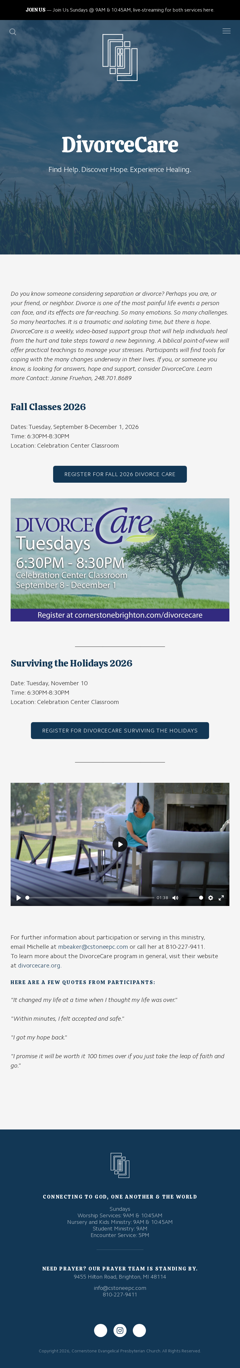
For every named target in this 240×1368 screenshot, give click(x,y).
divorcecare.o (36, 965)
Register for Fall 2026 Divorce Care (120, 474)
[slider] (89, 898)
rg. (58, 965)
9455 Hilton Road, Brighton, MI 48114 (120, 1276)
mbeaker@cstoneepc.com (93, 946)
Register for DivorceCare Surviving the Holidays (120, 730)
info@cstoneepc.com (120, 1288)
